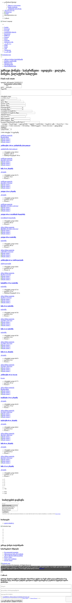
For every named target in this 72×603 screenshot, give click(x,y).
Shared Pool (60, 124)
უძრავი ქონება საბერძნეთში (13, 59)
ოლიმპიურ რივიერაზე (8, 218)
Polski (6, 45)
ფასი (2, 100)
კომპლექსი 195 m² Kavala (9, 374)
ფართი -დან (5, 103)
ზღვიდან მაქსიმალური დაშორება (12, 122)
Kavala (3, 378)
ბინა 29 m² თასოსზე (7, 306)
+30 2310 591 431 (9, 10)
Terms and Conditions (10, 559)
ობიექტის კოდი (6, 96)
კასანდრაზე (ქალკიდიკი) (9, 149)
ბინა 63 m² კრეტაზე (7, 352)
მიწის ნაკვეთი (36, 126)
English (6, 27)
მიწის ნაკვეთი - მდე (7, 120)
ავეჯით (32, 124)
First (5, 492)
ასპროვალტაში (6, 263)
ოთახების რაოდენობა (8, 111)
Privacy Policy (57, 513)
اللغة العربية (7, 52)
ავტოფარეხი (23, 124)
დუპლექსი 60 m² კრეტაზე (9, 420)
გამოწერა (5, 512)
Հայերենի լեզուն (10, 32)
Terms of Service (33, 598)
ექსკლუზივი (58, 126)
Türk (5, 48)
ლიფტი (4, 124)
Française (6, 40)
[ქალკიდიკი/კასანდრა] (10, 507)
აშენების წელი (5, 114)
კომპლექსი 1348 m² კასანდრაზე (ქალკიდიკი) (15, 145)
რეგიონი (4, 89)
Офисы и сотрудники (14, 5)
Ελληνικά (7, 29)
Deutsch (6, 37)
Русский (6, 30)
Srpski (6, 47)
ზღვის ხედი (13, 124)
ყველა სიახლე (9, 523)
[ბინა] (13, 85)
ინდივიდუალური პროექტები (13, 554)
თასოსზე (3, 240)
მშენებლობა (8, 63)
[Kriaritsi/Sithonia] (10, 510)
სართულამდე (5, 109)
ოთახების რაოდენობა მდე (10, 113)
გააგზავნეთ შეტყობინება (11, 601)
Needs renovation (48, 126)
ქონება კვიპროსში (10, 61)
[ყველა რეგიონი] (10, 505)
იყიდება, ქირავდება (7, 82)
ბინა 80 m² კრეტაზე (7, 443)
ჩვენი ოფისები (12, 7)
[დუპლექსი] (13, 87)
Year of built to (5, 116)
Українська (7, 50)
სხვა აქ (42, 568)
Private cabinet (8, 560)
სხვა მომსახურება (10, 66)
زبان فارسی (7, 43)
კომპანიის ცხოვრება (14, 9)
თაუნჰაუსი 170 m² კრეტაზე (9, 397)
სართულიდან (5, 107)
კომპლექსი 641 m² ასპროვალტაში (12, 260)
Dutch (6, 39)
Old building (25, 126)
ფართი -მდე (5, 105)
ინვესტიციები (8, 64)
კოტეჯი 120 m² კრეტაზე (8, 191)
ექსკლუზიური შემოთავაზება (13, 555)
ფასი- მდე (4, 102)
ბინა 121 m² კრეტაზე (7, 466)
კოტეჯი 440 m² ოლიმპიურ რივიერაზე (13, 214)
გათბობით (39, 124)
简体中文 (7, 35)
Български (7, 34)
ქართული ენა (8, 42)
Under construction (15, 126)
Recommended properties (11, 552)
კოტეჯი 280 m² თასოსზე (8, 237)
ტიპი (2, 87)
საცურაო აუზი (50, 124)
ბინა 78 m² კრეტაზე (7, 168)
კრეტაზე (3, 172)
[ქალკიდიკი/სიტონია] (10, 508)
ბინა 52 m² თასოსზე (7, 329)
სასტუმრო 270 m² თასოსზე (9, 283)
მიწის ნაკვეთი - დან (7, 118)
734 (5, 489)
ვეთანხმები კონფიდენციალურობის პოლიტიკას (16, 597)
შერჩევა (3, 127)
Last (5, 493)
